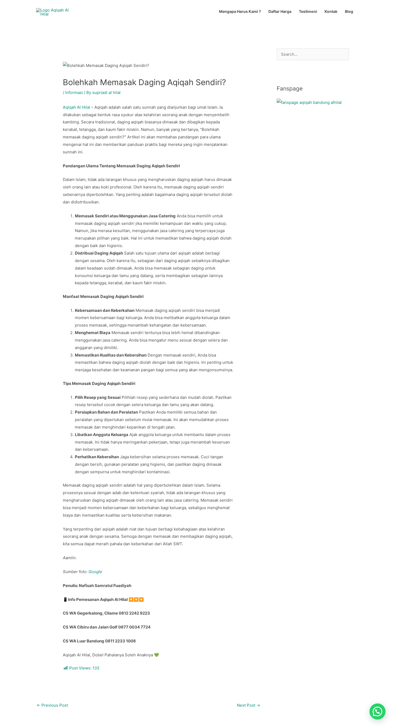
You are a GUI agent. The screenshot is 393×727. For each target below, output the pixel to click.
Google (95, 571)
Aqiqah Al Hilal (76, 107)
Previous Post (52, 705)
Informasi (74, 92)
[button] (377, 711)
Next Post (248, 705)
